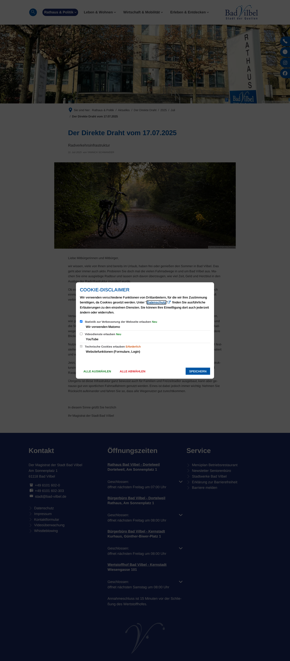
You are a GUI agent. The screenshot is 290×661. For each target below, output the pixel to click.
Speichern (198, 371)
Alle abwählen (132, 371)
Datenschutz (156, 302)
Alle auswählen (97, 371)
